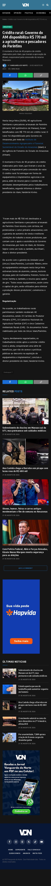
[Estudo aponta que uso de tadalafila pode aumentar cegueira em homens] (9, 689)
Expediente (20, 850)
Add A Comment (25, 568)
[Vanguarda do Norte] (25, 5)
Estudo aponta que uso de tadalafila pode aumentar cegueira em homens (33, 689)
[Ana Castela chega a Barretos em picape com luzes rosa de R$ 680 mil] (25, 452)
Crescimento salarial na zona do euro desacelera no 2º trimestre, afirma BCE (32, 721)
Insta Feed (37, 853)
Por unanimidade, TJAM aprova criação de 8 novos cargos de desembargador (31, 737)
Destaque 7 (8, 372)
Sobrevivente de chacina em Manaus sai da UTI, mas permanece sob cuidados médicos (24, 429)
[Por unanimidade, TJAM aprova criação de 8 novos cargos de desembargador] (9, 737)
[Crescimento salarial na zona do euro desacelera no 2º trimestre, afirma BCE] (9, 721)
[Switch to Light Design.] (43, 5)
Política (29, 13)
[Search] (47, 5)
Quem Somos (14, 853)
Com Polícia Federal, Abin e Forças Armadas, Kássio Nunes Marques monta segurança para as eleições (25, 552)
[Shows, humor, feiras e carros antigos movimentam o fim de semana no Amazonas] (25, 492)
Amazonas (7, 27)
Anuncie (26, 853)
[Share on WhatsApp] (25, 75)
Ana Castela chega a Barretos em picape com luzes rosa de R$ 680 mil (25, 469)
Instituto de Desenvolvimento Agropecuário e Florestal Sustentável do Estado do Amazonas (22, 143)
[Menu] (4, 5)
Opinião (17, 13)
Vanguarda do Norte (19, 65)
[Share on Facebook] (9, 75)
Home (4, 19)
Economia (41, 13)
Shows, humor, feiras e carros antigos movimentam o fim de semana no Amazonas (25, 510)
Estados (6, 13)
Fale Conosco (34, 850)
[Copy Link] (41, 75)
